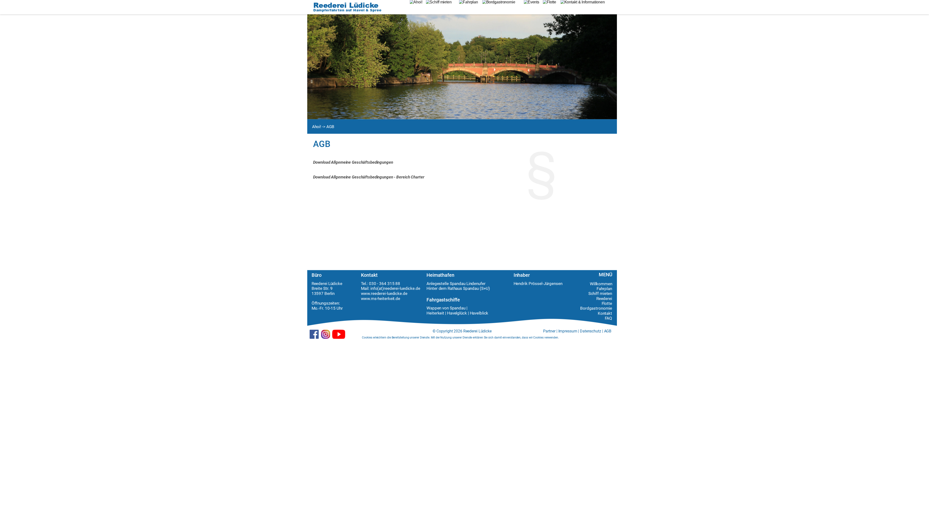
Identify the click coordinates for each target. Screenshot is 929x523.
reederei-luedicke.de (402, 288)
